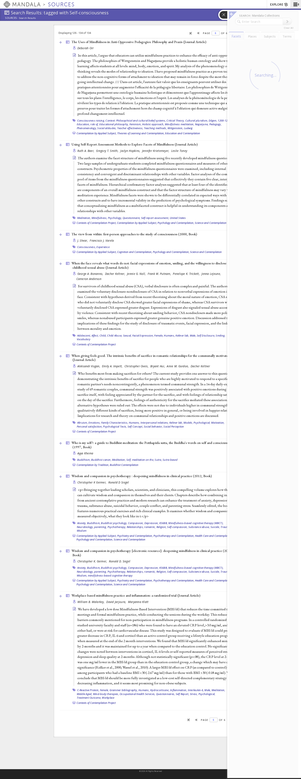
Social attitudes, (106, 128)
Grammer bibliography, (124, 690)
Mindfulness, (99, 218)
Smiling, (220, 335)
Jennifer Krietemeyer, (156, 151)
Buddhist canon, (101, 460)
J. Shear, (83, 240)
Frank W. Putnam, (160, 274)
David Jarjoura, (116, 602)
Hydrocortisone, (159, 690)
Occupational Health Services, (137, 694)
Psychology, (115, 218)
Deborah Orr (85, 48)
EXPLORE (276, 4)
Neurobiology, (85, 527)
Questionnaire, (131, 218)
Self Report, (182, 694)
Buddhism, (84, 460)
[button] (296, 4)
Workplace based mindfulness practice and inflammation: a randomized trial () (135, 595)
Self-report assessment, (155, 218)
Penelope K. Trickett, (186, 274)
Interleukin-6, (196, 690)
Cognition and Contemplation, (134, 252)
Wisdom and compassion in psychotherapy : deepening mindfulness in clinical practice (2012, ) (141, 476)
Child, (103, 335)
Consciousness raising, (91, 120)
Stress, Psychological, (202, 694)
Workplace (108, 697)
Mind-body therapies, (106, 694)
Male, (193, 335)
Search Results (27, 18)
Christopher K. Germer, (92, 561)
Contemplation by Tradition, (93, 465)
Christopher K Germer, (92, 482)
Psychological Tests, (115, 426)
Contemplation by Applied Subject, (97, 133)
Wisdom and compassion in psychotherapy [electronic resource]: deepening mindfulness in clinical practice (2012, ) (151, 552)
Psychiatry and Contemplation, (135, 536)
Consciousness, (86, 247)
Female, (158, 335)
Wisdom (82, 530)
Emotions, (94, 422)
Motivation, (218, 422)
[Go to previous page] (198, 33)
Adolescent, (84, 335)
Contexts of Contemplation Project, (96, 223)
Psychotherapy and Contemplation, (173, 536)
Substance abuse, (199, 527)
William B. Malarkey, (91, 602)
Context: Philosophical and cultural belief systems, (135, 120)
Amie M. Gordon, (178, 366)
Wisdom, (82, 575)
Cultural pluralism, (196, 120)
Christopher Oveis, (136, 366)
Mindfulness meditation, (179, 124)
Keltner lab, (182, 335)
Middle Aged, (84, 694)
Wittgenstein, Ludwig (179, 128)
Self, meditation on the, (140, 460)
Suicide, (215, 527)
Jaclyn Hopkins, (130, 151)
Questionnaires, (165, 694)
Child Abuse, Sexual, (119, 335)
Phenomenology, (87, 128)
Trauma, (226, 527)
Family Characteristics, (114, 422)
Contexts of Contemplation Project (96, 344)
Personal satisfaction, (90, 426)
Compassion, (136, 523)
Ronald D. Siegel (119, 561)
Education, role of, (88, 124)
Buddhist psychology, (114, 523)
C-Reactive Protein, (88, 690)
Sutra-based (170, 460)
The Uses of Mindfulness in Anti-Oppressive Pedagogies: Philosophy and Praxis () (138, 42)
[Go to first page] (191, 33)
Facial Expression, (143, 335)
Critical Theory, (175, 120)
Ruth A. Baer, (86, 151)
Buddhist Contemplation (124, 465)
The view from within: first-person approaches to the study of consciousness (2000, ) (134, 234)
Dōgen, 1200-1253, (220, 120)
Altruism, (82, 422)
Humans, (169, 335)
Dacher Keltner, (115, 274)
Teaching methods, (155, 128)
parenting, (100, 527)
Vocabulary (84, 339)
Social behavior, (153, 426)
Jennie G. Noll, (136, 274)
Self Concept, (135, 426)
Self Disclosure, (206, 335)
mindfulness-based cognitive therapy (110, 575)
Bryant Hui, (158, 366)
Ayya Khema (85, 453)
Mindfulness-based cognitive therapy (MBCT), (195, 523)
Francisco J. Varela (102, 240)
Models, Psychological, (196, 422)
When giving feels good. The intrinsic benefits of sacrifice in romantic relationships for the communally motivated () (150, 357)
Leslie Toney (179, 151)
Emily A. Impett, (112, 366)
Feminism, (135, 124)
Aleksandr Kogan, (89, 366)
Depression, (151, 523)
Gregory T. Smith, (107, 151)
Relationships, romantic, (141, 527)
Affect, (95, 335)
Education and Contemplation (182, 133)
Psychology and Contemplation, (175, 223)
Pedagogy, (215, 124)
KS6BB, (163, 523)
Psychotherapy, (117, 527)
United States (178, 218)
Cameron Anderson (88, 279)
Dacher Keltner (200, 366)
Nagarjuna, (202, 124)
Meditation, (84, 218)
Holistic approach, (153, 124)
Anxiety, (81, 523)
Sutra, (158, 460)
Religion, (161, 527)
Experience (103, 247)
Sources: (11, 18)
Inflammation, (178, 690)
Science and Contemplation (210, 223)
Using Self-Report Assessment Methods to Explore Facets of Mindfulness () (134, 144)
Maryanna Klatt (138, 602)
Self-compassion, (177, 527)
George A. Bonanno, (90, 274)
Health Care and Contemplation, (213, 536)
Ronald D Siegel (118, 482)
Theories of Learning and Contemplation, (140, 133)
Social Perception (173, 426)
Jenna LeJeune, (211, 274)
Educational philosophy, (114, 124)
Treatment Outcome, (89, 697)
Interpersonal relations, (154, 422)
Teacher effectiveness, (130, 128)
